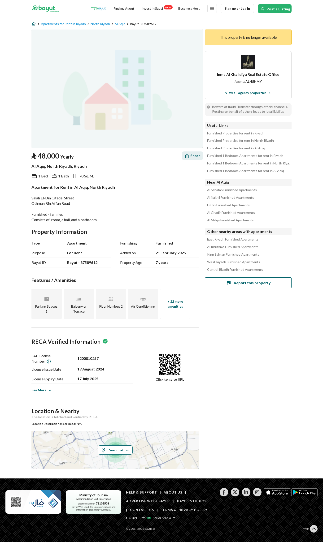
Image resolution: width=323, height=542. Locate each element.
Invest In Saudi (156, 8)
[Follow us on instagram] (257, 495)
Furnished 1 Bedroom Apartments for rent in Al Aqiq (245, 171)
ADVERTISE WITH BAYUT (148, 501)
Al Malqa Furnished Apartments (230, 220)
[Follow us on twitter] (235, 495)
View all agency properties (245, 93)
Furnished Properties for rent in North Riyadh (240, 140)
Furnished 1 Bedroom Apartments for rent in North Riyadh (249, 163)
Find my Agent (124, 8)
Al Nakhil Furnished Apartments (230, 197)
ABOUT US (173, 492)
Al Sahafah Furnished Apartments (232, 190)
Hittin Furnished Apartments (228, 205)
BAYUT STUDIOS (191, 501)
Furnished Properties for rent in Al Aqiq (236, 148)
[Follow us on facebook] (223, 495)
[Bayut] (45, 8)
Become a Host (189, 8)
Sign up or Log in (237, 8)
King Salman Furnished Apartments (233, 254)
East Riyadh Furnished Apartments (232, 239)
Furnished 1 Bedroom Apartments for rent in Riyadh (245, 156)
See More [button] (38, 390)
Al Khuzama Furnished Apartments (232, 247)
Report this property (252, 282)
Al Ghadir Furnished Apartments (231, 213)
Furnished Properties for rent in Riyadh (235, 133)
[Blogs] (98, 8)
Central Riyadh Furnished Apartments (235, 269)
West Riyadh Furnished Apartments (233, 262)
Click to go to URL (170, 379)
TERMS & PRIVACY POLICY (184, 510)
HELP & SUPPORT (141, 492)
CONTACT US (142, 510)
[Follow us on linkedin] (246, 495)
